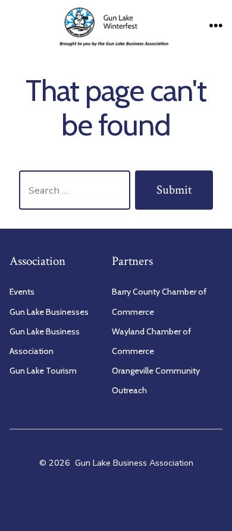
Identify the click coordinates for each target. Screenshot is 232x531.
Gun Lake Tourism (43, 370)
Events (22, 291)
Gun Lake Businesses (49, 311)
